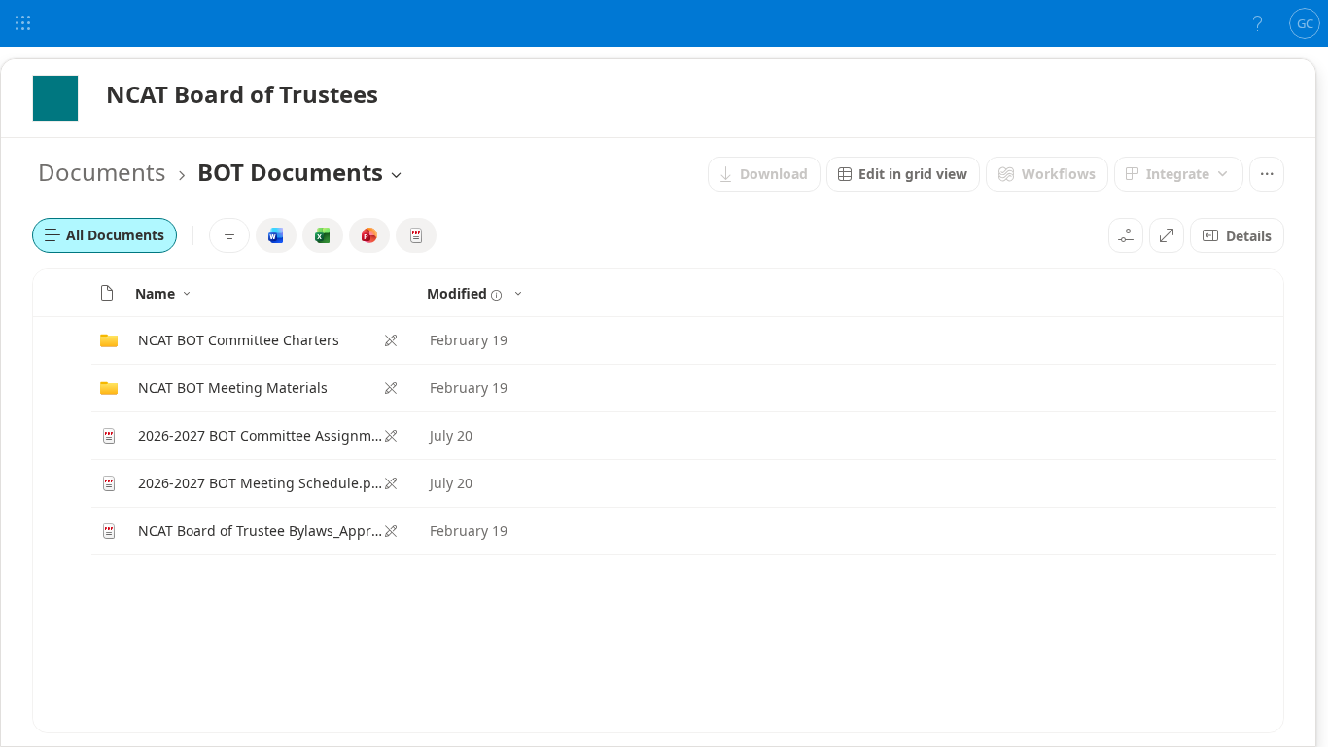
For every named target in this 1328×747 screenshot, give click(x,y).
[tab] (104, 235)
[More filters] (229, 235)
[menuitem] (764, 174)
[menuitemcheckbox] (276, 235)
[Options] (1125, 235)
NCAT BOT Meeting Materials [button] (233, 387)
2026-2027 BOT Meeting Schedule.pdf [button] (260, 483)
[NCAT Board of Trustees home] (55, 98)
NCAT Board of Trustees (242, 94)
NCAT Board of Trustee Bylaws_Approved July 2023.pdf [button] (260, 530)
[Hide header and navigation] (1166, 235)
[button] (106, 292)
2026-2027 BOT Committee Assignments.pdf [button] (260, 435)
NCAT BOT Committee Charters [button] (238, 340)
